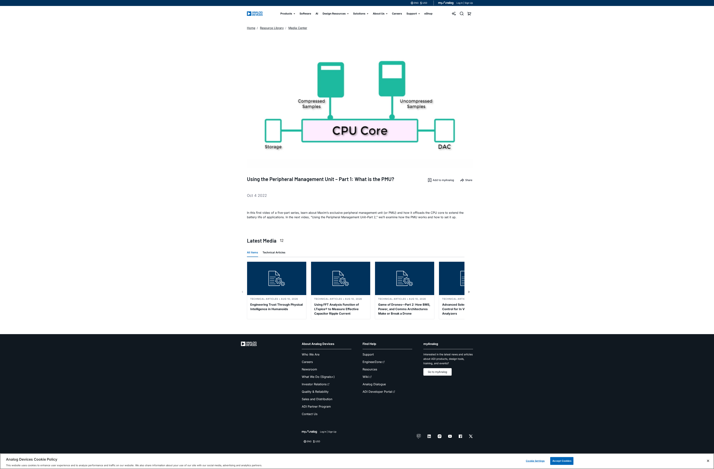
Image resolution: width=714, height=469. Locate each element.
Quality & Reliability (315, 391)
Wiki (366, 377)
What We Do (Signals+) (318, 377)
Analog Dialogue (374, 384)
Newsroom (309, 369)
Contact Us (309, 414)
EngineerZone (372, 362)
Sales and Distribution (317, 399)
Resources (370, 369)
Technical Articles (274, 252)
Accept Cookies (561, 460)
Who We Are (310, 354)
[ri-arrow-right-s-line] (469, 292)
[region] (357, 461)
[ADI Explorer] (454, 13)
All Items (252, 252)
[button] (441, 180)
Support (368, 354)
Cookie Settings (535, 460)
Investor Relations (314, 384)
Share (468, 180)
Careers (307, 362)
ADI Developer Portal (377, 391)
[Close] (708, 461)
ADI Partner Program (316, 406)
